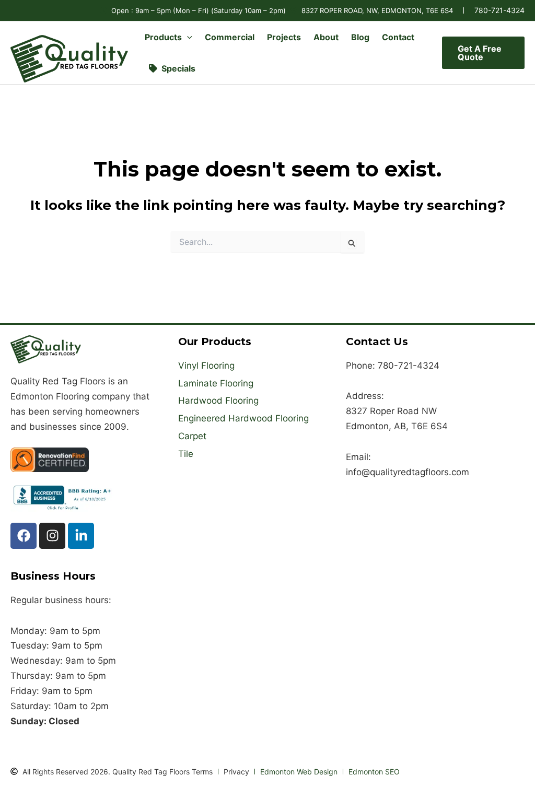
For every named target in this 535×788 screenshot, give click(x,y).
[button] (187, 37)
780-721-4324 (499, 10)
